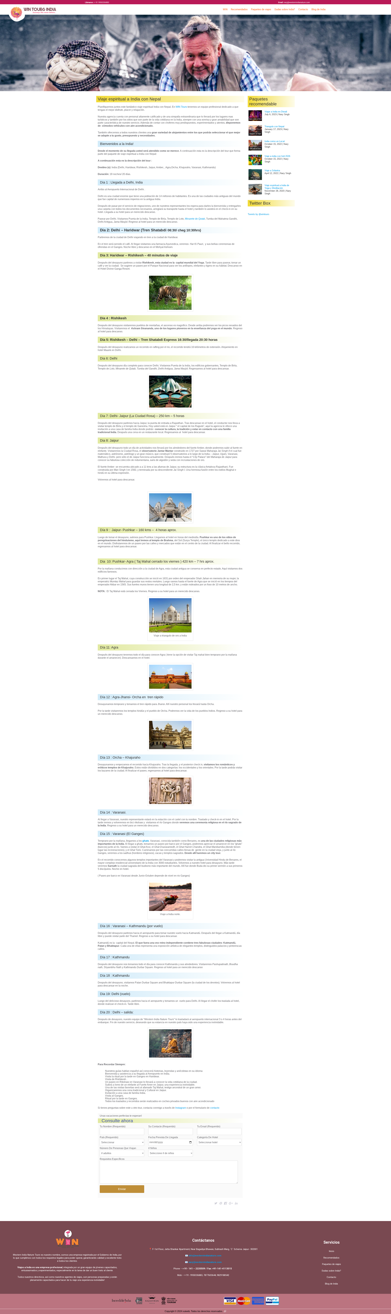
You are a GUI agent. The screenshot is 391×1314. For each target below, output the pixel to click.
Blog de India (318, 9)
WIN (225, 9)
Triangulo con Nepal (274, 126)
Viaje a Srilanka (272, 170)
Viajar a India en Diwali (276, 111)
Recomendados (239, 9)
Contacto (303, 9)
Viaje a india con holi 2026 (277, 156)
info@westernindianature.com (205, 1255)
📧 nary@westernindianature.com (203, 1262)
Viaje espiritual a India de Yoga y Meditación (277, 186)
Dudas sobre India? (284, 9)
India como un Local (275, 141)
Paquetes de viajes (261, 9)
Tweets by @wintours (258, 214)
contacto (214, 1107)
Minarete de (195, 218)
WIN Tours (181, 107)
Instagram (180, 1107)
